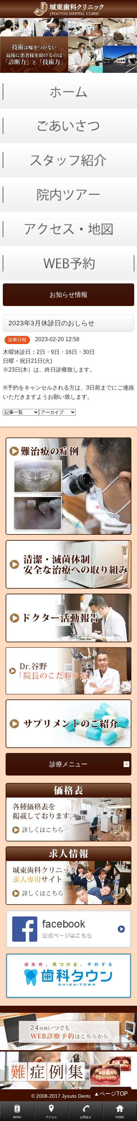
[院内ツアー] (68, 194)
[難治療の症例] (69, 486)
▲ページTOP (111, 1094)
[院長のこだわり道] (69, 670)
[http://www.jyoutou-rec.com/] (69, 875)
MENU (17, 1117)
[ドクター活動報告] (69, 618)
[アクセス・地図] (68, 229)
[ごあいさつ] (68, 126)
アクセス (51, 1117)
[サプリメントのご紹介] (69, 723)
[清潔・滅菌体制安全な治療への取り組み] (69, 564)
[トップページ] (68, 9)
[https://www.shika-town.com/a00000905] (69, 976)
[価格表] (69, 812)
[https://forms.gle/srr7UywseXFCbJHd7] (68, 263)
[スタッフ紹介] (68, 160)
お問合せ (85, 1117)
